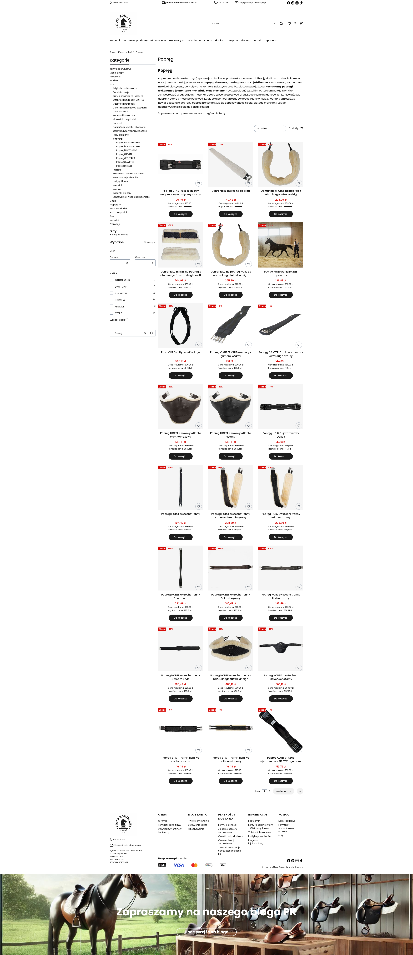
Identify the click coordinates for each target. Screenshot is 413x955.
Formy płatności (227, 824)
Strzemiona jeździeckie (125, 177)
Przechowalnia (196, 829)
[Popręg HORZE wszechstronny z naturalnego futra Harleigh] (230, 649)
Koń (130, 52)
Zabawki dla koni (122, 193)
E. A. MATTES (122, 293)
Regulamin (254, 820)
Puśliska (117, 169)
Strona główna (117, 52)
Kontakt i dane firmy (169, 824)
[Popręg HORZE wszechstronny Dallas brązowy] (230, 569)
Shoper (298, 867)
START (118, 313)
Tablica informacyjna (260, 832)
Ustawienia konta (197, 824)
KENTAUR (120, 306)
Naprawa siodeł (118, 208)
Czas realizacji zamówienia (226, 842)
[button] (281, 23)
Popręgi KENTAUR (125, 158)
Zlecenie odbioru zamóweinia (227, 830)
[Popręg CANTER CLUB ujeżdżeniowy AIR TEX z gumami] (280, 731)
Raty (280, 835)
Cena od (114, 257)
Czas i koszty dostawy (230, 836)
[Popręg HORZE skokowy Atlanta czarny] (230, 407)
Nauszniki (118, 123)
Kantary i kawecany (124, 115)
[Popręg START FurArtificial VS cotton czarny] (180, 731)
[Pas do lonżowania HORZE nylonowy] (280, 245)
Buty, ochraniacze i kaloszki (128, 96)
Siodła (113, 200)
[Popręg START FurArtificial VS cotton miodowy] (230, 731)
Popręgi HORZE (124, 154)
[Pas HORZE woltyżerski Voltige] (180, 326)
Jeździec (114, 80)
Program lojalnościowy (255, 842)
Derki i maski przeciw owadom (130, 107)
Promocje (115, 224)
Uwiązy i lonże (120, 181)
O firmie (162, 820)
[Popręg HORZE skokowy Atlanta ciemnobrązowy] (180, 407)
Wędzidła (118, 185)
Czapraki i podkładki (124, 103)
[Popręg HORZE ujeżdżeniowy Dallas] (280, 407)
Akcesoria (115, 76)
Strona (258, 791)
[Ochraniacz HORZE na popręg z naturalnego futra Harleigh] (280, 165)
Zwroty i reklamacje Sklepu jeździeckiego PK (229, 851)
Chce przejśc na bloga (207, 932)
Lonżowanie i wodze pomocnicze (131, 197)
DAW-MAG (121, 286)
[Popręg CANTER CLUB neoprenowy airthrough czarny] (280, 326)
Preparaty (115, 204)
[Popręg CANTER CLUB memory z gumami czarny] (230, 326)
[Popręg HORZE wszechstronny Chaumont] (180, 569)
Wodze (117, 189)
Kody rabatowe (286, 820)
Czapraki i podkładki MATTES (128, 100)
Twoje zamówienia (198, 820)
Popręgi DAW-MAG (126, 150)
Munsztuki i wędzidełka (125, 119)
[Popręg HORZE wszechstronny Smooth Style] (180, 649)
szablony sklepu (270, 867)
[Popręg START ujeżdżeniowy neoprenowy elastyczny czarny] (180, 164)
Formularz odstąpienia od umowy (286, 828)
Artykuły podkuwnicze (125, 88)
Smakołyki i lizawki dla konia (128, 173)
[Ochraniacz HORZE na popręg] (230, 165)
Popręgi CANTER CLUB (128, 146)
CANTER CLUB (122, 280)
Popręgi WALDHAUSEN (128, 142)
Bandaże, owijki (121, 92)
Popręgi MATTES (125, 162)
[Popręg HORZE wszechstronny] (180, 488)
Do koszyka (180, 214)
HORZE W (120, 300)
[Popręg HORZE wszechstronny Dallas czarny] (280, 569)
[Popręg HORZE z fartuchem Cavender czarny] (280, 649)
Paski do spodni (118, 212)
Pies (112, 216)
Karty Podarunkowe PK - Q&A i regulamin (260, 826)
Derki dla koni (120, 111)
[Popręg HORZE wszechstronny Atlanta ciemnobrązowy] (230, 488)
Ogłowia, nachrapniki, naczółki (130, 131)
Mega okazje (117, 72)
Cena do (140, 257)
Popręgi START (124, 165)
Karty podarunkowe (120, 68)
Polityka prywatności (259, 836)
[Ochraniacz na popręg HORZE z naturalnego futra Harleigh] (230, 245)
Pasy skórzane (121, 134)
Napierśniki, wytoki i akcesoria (129, 127)
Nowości (114, 220)
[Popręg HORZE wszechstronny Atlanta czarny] (280, 488)
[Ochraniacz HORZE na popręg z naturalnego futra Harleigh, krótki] (180, 245)
